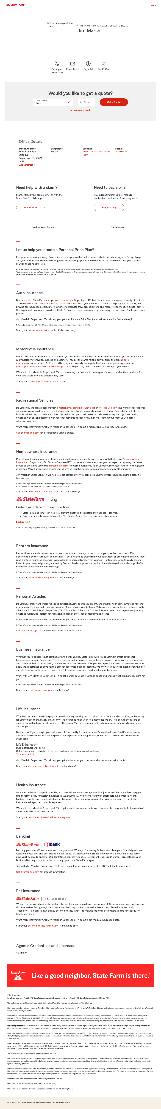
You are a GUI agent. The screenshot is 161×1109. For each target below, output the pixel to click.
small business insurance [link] (41, 690)
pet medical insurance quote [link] (43, 925)
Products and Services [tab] (44, 227)
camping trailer (81, 408)
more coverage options (59, 366)
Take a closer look (25, 754)
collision (29, 303)
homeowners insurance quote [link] (44, 491)
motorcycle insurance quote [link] (43, 381)
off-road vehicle (106, 408)
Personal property (58, 465)
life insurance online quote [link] (42, 766)
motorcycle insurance (27, 366)
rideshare (75, 303)
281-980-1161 (121, 151)
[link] (72, 68)
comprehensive (47, 303)
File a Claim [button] (30, 207)
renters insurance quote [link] (41, 577)
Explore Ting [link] (23, 522)
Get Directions (27, 165)
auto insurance (63, 300)
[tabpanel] (80, 153)
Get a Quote (113, 102)
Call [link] (18, 432)
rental (62, 303)
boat (92, 408)
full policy (79, 1018)
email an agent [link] (31, 432)
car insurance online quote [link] (42, 330)
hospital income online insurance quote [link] (49, 817)
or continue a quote (80, 110)
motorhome (65, 408)
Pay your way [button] (109, 207)
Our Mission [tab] (117, 227)
